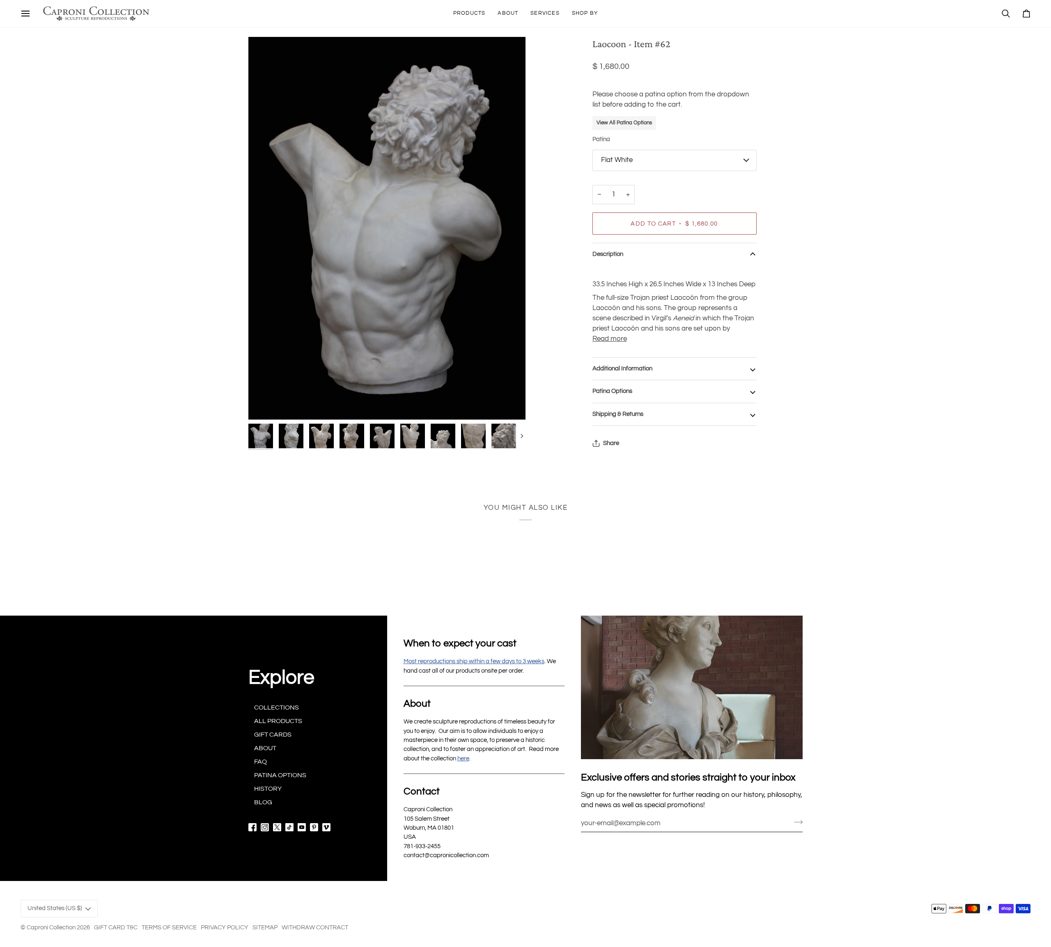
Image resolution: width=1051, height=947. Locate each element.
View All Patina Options (624, 123)
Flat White (617, 160)
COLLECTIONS (276, 707)
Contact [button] (422, 791)
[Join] (796, 821)
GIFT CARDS (272, 734)
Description (607, 254)
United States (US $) (55, 908)
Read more (609, 338)
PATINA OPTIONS (280, 775)
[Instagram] (265, 827)
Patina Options (612, 391)
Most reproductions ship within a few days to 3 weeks (474, 661)
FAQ (260, 761)
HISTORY (268, 788)
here (463, 758)
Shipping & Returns (617, 414)
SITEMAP (265, 927)
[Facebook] (252, 827)
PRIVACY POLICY (224, 927)
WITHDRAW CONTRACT (315, 927)
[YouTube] (302, 827)
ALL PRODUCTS (278, 721)
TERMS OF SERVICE (169, 927)
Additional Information (622, 368)
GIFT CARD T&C (116, 927)
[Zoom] (387, 228)
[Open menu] (25, 13)
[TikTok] (289, 827)
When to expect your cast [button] (460, 643)
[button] (469, 13)
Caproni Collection (51, 927)
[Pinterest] (314, 827)
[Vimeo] (326, 827)
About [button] (417, 703)
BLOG (263, 802)
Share (611, 443)
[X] (277, 827)
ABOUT (265, 748)
